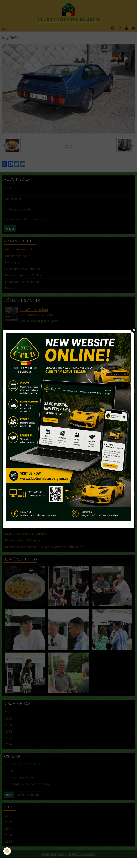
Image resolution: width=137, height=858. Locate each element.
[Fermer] (133, 330)
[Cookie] (7, 851)
